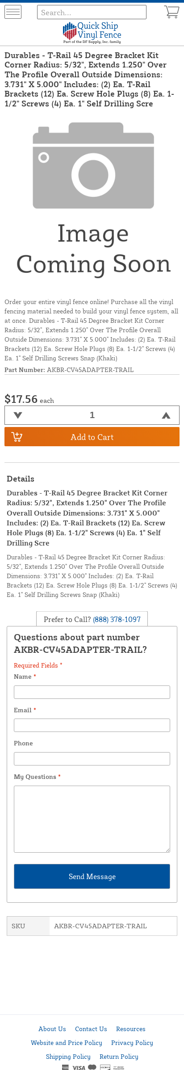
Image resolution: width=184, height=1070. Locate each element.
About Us (52, 1028)
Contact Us (91, 1028)
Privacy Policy (132, 1042)
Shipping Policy (68, 1056)
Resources (131, 1028)
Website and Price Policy (66, 1042)
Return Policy (119, 1056)
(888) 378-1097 (116, 619)
